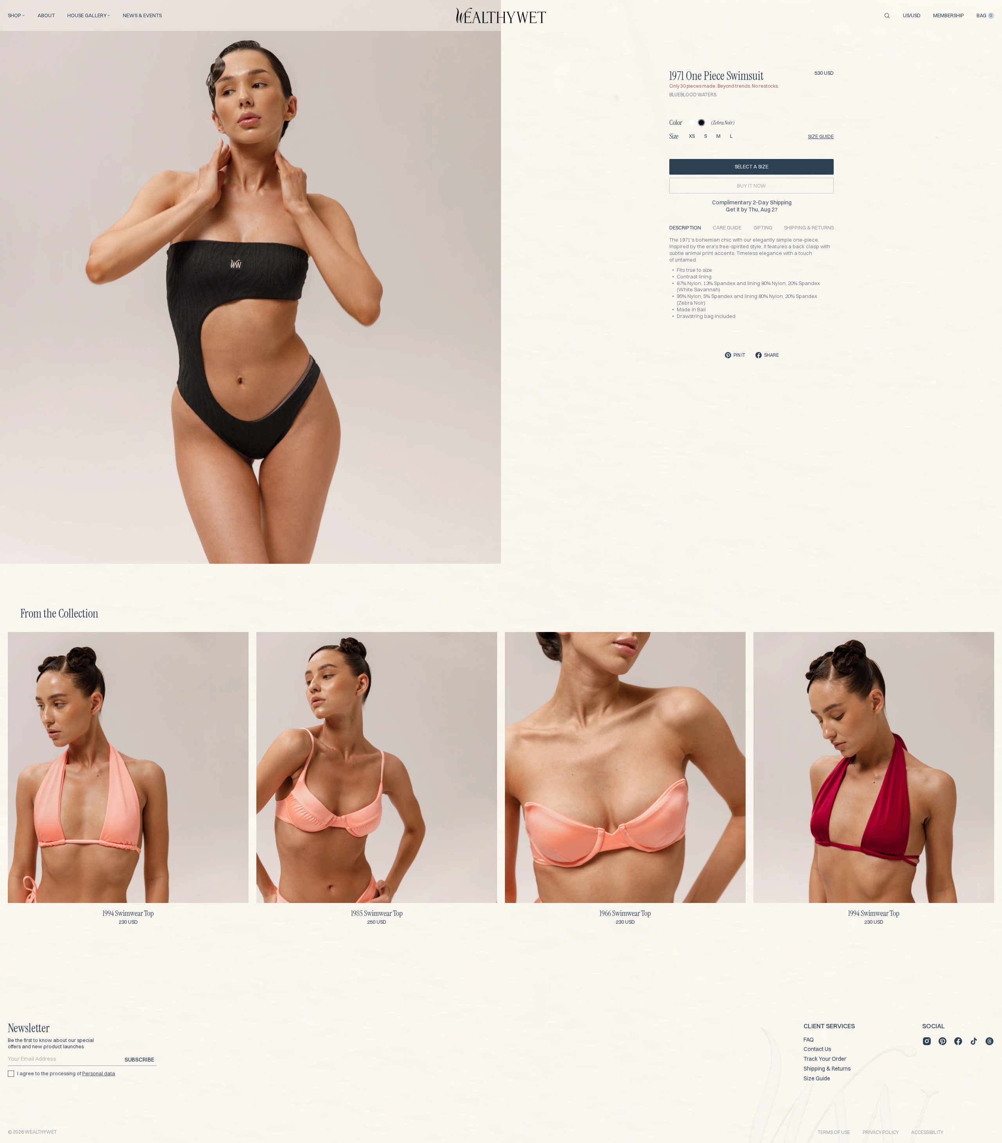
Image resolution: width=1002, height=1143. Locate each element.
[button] (224, 550)
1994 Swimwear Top (128, 913)
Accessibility (927, 1132)
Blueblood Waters (692, 95)
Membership (948, 15)
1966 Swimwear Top (625, 913)
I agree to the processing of (66, 1073)
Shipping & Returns (827, 1068)
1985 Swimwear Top (377, 913)
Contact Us (817, 1049)
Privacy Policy (881, 1132)
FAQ (809, 1039)
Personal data (98, 1073)
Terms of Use (834, 1132)
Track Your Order (825, 1058)
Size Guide (817, 1078)
